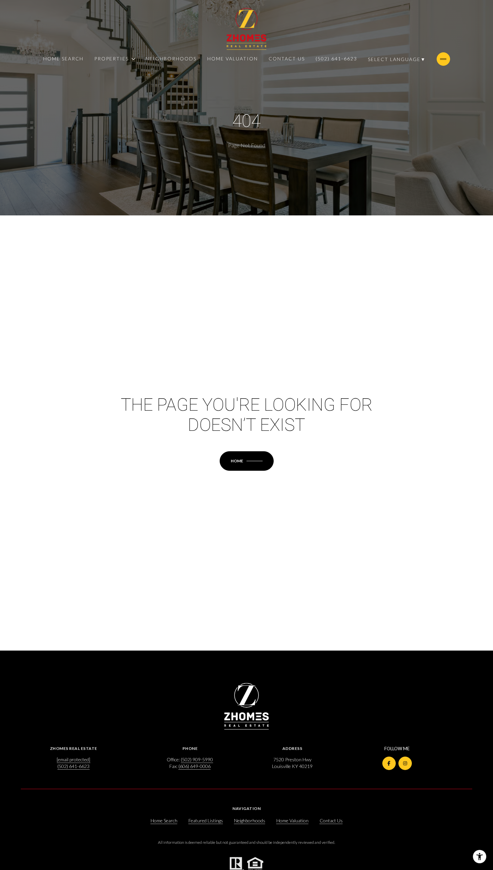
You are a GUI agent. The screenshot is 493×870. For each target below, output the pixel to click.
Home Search (63, 58)
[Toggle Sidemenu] (443, 59)
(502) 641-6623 (336, 58)
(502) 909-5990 (197, 759)
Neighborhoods (171, 58)
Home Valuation (232, 58)
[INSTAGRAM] (405, 763)
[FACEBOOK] (389, 763)
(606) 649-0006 (194, 766)
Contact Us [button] (331, 820)
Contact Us (287, 58)
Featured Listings (205, 820)
